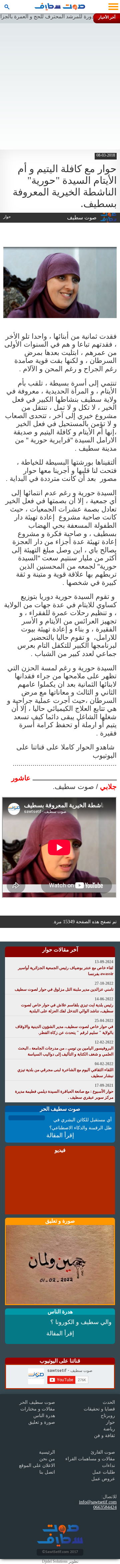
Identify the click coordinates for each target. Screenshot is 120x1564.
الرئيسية (47, 1452)
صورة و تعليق (41, 1422)
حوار (110, 1422)
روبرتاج (108, 1415)
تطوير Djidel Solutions (60, 1561)
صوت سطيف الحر (37, 1402)
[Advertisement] (60, 86)
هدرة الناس (44, 1415)
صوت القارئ (103, 1452)
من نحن (47, 1458)
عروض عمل (103, 1478)
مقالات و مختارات (37, 1408)
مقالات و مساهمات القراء (90, 1458)
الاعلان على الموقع (37, 1465)
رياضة (109, 1428)
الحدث (109, 1402)
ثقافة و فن (104, 1435)
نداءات (108, 1465)
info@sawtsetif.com (98, 1502)
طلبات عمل (103, 1472)
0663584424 (105, 1507)
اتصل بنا (47, 1472)
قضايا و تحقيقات (99, 1408)
